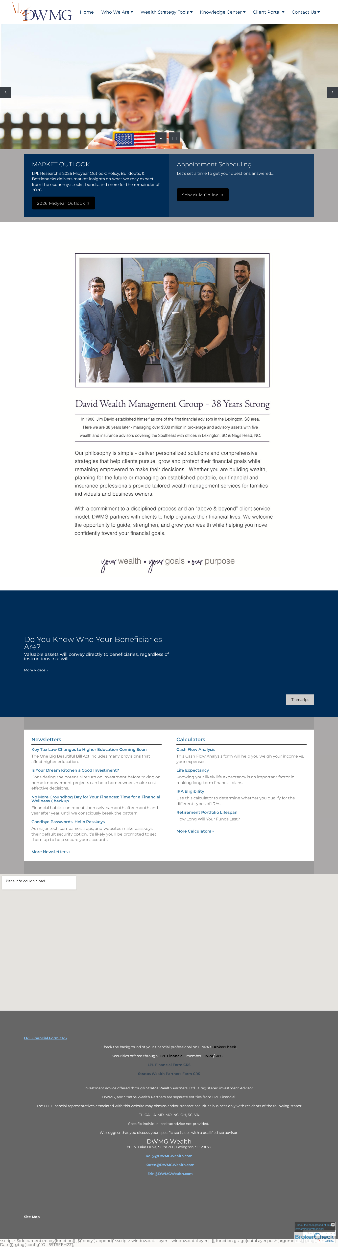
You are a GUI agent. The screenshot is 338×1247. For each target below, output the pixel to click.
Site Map (32, 1217)
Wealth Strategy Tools (165, 12)
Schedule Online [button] (200, 195)
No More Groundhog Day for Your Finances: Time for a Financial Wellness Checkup (95, 799)
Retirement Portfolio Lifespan (207, 812)
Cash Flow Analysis (195, 749)
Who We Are (115, 12)
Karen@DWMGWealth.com (169, 1165)
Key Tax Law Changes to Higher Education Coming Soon (89, 749)
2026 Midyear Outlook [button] (61, 203)
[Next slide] (332, 92)
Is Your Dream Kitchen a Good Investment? (75, 770)
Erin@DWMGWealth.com (170, 1173)
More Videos (36, 670)
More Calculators (195, 831)
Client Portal (267, 12)
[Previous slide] (5, 92)
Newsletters (46, 739)
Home (87, 12)
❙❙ (174, 138)
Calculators (190, 739)
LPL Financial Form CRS (45, 1038)
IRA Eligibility (190, 791)
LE (169, 1192)
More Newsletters (51, 851)
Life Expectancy (192, 770)
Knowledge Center (221, 12)
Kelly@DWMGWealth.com (169, 1156)
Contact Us (304, 12)
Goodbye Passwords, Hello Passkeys (68, 821)
